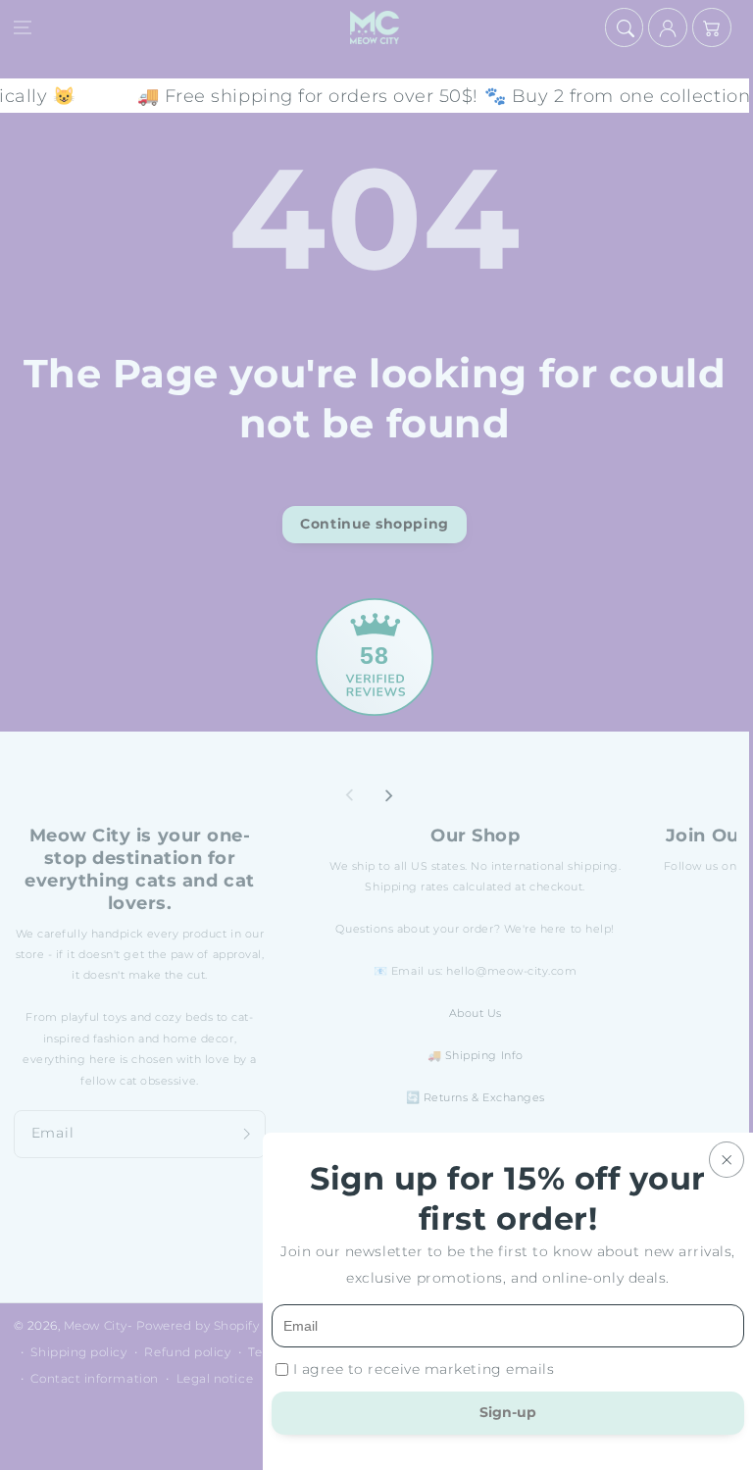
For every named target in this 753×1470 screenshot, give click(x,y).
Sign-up (507, 1412)
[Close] (726, 1159)
